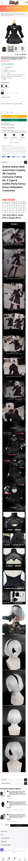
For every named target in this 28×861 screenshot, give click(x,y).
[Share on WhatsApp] (26, 54)
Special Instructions (5, 97)
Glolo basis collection (20, 75)
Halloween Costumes (6, 76)
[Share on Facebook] (15, 54)
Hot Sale (13, 76)
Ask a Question (10, 127)
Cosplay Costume (10, 75)
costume (6, 69)
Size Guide (3, 127)
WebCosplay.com (9, 67)
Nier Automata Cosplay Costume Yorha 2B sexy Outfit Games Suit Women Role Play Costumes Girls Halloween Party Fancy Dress (17, 816)
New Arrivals (18, 76)
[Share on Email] (24, 54)
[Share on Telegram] (22, 54)
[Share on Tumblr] (21, 54)
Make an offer (15, 120)
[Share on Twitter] (17, 54)
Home (2, 13)
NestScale (16, 142)
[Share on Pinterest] (19, 54)
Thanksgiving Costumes (6, 78)
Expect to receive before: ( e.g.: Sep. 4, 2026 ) (11, 103)
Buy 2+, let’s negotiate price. (8, 64)
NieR (5, 80)
